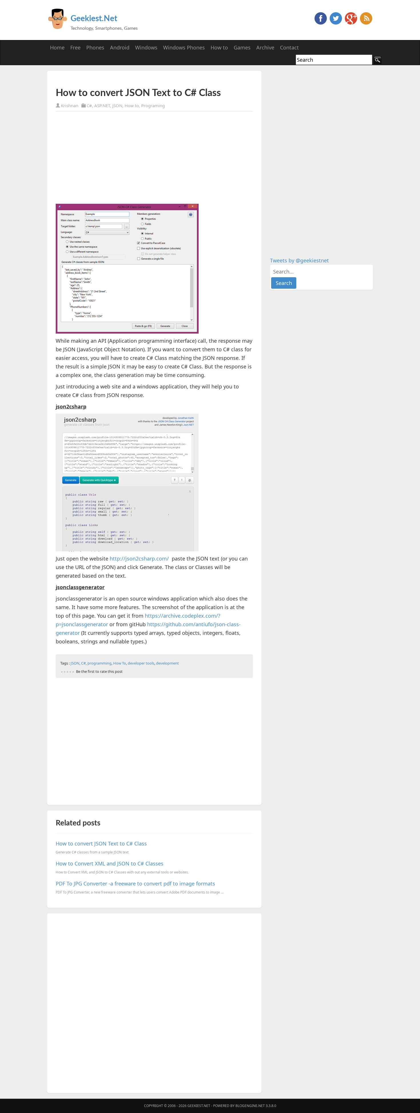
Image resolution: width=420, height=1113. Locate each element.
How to (132, 105)
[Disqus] (154, 1002)
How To (119, 663)
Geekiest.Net (94, 19)
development (167, 663)
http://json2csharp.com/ (139, 558)
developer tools (141, 663)
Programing (153, 105)
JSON (117, 105)
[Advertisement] (122, 79)
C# (89, 105)
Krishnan (69, 105)
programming (99, 663)
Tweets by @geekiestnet (299, 260)
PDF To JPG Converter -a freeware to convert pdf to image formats (135, 883)
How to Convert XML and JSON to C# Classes (109, 863)
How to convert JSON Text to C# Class (101, 843)
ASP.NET (102, 105)
